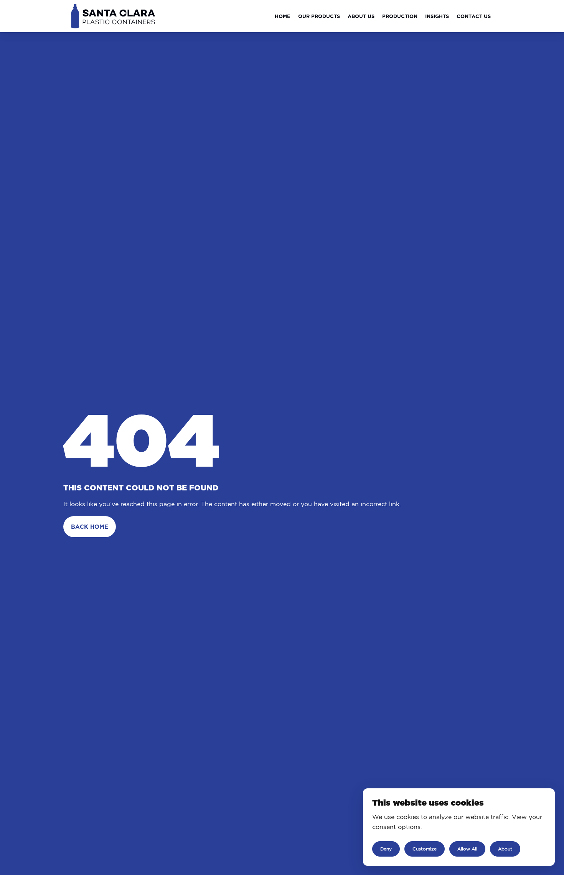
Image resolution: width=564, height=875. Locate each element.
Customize (424, 848)
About (505, 848)
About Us (361, 16)
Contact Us (474, 16)
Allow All (467, 848)
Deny (386, 848)
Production (399, 16)
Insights (437, 16)
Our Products (319, 16)
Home (282, 16)
